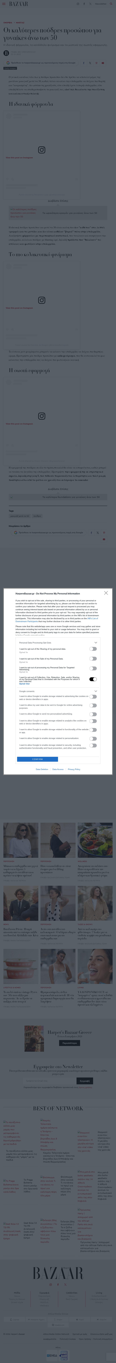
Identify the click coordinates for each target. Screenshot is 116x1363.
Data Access (58, 769)
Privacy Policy (74, 769)
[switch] (93, 649)
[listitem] (58, 642)
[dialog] (58, 681)
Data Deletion (42, 769)
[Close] (107, 594)
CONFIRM (37, 759)
